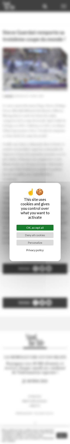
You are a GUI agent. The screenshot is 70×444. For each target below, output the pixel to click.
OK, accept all (35, 227)
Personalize (35, 242)
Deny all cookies (35, 235)
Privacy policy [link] (35, 250)
